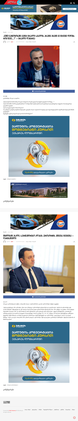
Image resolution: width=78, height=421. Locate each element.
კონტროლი (56, 409)
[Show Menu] (71, 3)
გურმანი (62, 409)
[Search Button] (74, 3)
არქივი (73, 409)
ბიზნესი (40, 409)
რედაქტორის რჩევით (47, 409)
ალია (12, 41)
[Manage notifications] (74, 417)
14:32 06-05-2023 (20, 41)
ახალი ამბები (10, 32)
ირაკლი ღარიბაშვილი (12, 385)
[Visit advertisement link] (39, 23)
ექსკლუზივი (34, 409)
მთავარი (4, 32)
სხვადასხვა (68, 409)
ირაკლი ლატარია (11, 179)
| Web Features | (12, 410)
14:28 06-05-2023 (20, 241)
